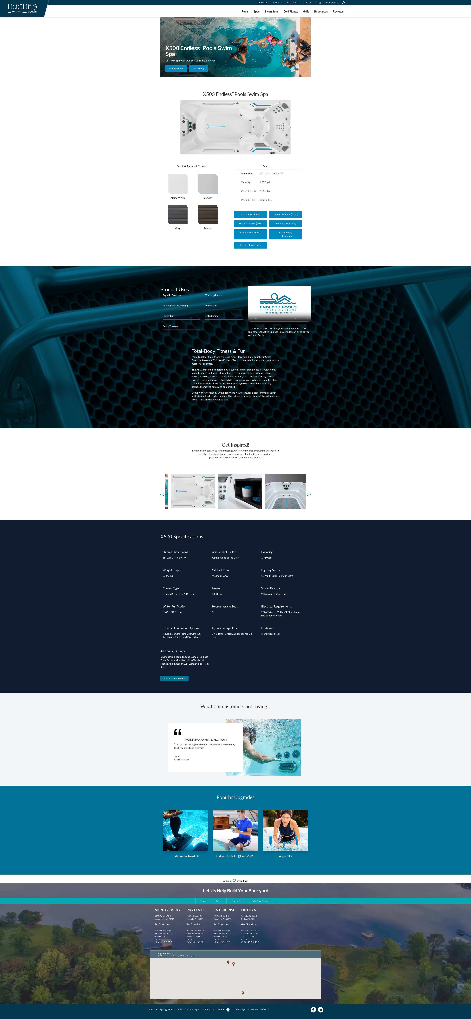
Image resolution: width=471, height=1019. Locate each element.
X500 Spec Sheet (250, 214)
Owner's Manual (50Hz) (250, 223)
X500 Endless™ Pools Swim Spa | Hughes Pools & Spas (21, 8)
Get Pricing (198, 69)
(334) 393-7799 (222, 942)
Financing (237, 901)
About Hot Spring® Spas (161, 1009)
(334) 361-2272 (194, 942)
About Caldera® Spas (188, 1009)
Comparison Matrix (250, 232)
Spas (257, 11)
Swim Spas (272, 11)
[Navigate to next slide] (309, 494)
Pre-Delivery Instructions (285, 234)
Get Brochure (176, 69)
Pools (245, 11)
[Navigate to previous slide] (162, 494)
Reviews (338, 11)
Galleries (263, 2)
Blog (318, 2)
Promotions (332, 2)
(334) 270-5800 (163, 942)
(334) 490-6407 (250, 942)
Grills (306, 11)
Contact (307, 2)
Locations (292, 2)
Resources (321, 11)
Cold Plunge (290, 11)
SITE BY (222, 1009)
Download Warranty (285, 223)
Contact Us (209, 1009)
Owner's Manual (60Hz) (285, 214)
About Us (277, 2)
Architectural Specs (250, 245)
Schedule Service (261, 901)
